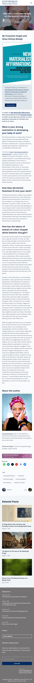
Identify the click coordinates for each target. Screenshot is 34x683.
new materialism (21, 479)
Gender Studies (16, 21)
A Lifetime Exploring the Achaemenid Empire (14, 617)
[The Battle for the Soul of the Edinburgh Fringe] (17, 540)
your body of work (11, 133)
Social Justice (7, 482)
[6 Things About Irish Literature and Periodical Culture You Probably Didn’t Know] (17, 513)
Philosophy (23, 21)
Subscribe (17, 663)
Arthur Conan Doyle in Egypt (9, 624)
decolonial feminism (9, 476)
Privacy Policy (22, 681)
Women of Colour (19, 482)
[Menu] (31, 3)
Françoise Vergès (26, 115)
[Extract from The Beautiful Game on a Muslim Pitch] (17, 567)
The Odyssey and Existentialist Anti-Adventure (14, 596)
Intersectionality (8, 479)
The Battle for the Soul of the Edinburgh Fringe (15, 611)
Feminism (21, 476)
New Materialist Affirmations (20, 113)
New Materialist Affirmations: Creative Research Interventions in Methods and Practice (16, 92)
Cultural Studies (6, 21)
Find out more (11, 105)
